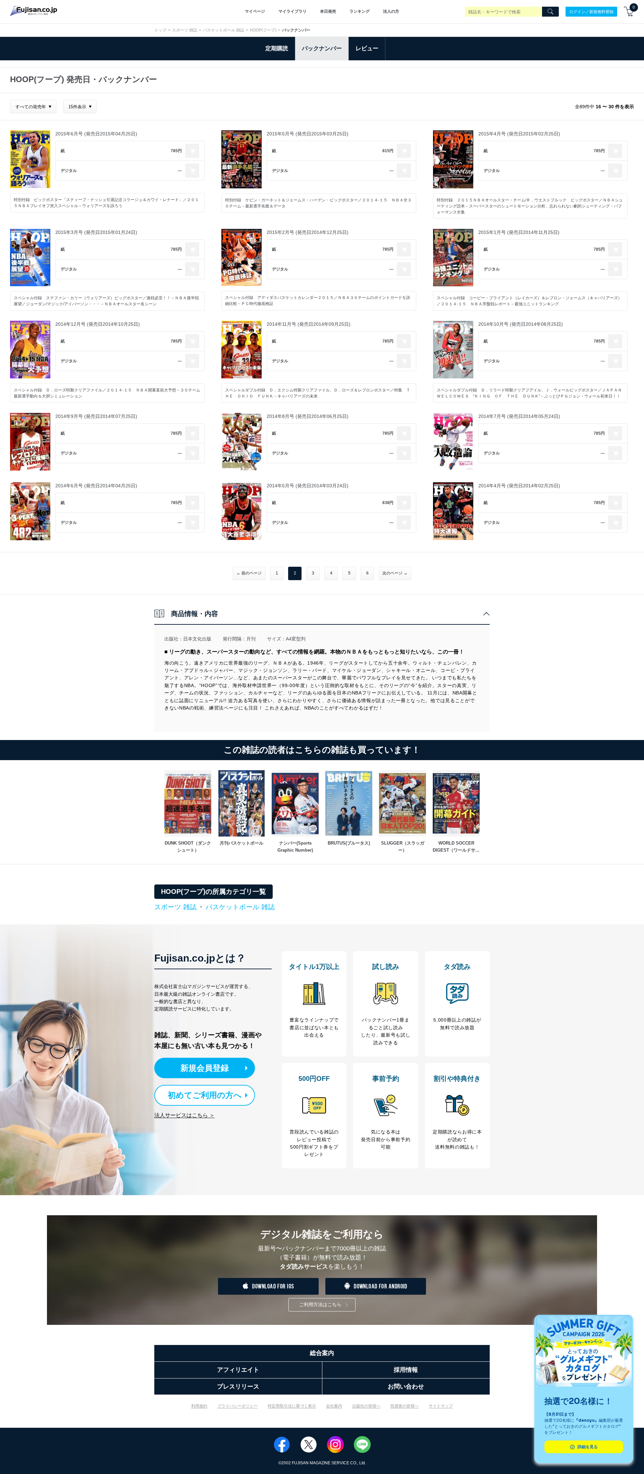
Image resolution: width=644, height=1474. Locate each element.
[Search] (550, 12)
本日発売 (328, 11)
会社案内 (334, 1406)
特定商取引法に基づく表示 (292, 1406)
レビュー (367, 48)
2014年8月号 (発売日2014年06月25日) (307, 416)
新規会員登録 (204, 1067)
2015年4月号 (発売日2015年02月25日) (519, 133)
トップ (160, 30)
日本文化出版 (197, 638)
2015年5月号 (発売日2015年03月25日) (307, 133)
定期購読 (276, 48)
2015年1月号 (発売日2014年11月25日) (518, 232)
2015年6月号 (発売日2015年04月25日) (96, 133)
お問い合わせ (406, 1386)
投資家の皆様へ (404, 1406)
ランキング (360, 11)
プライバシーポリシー (237, 1406)
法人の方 (391, 11)
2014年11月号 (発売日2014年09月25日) (309, 324)
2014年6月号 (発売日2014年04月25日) (96, 485)
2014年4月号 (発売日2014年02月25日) (519, 485)
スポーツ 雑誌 (184, 30)
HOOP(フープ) (263, 30)
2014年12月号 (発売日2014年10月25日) (97, 324)
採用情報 (406, 1369)
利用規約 (199, 1406)
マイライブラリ (292, 11)
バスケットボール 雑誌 (223, 30)
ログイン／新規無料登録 (591, 11)
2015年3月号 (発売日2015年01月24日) (96, 232)
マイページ (255, 11)
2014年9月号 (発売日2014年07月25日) (96, 416)
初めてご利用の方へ (205, 1095)
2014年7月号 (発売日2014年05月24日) (519, 416)
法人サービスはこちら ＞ (184, 1115)
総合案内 (322, 1353)
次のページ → (395, 573)
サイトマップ (441, 1406)
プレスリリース (238, 1386)
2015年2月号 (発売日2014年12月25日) (307, 232)
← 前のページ (249, 573)
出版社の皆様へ (366, 1406)
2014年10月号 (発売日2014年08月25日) (520, 324)
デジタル (69, 170)
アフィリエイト (238, 1369)
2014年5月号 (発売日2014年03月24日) (307, 485)
